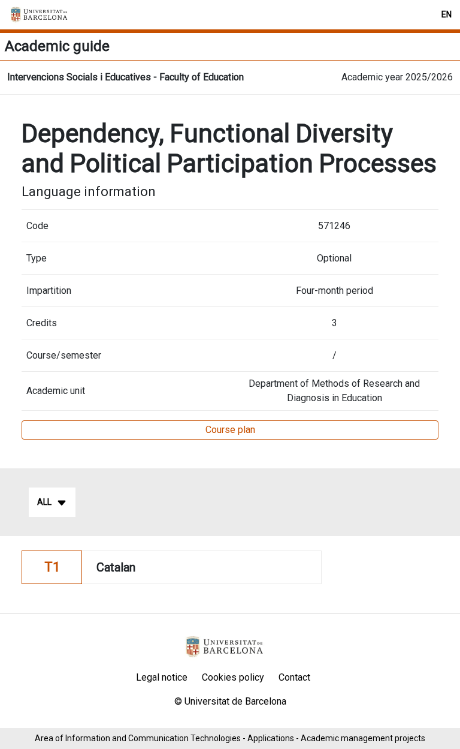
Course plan (230, 429)
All (44, 502)
